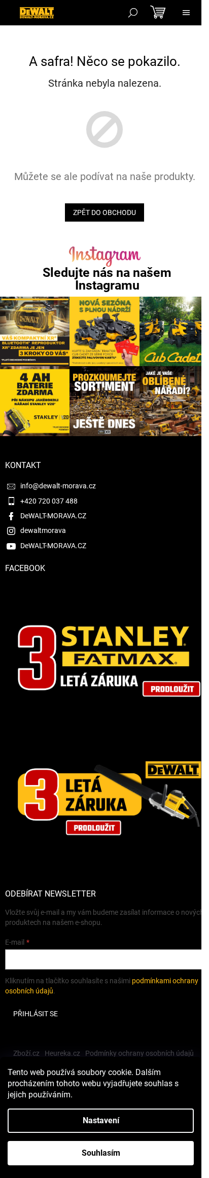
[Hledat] (133, 13)
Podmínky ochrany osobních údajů (139, 1053)
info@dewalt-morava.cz (58, 486)
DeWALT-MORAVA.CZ (53, 516)
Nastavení (101, 1120)
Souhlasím (101, 1153)
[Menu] (186, 13)
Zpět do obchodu (104, 212)
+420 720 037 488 (49, 501)
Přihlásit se (35, 1014)
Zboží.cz (26, 1053)
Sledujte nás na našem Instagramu (107, 279)
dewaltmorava (43, 530)
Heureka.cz (62, 1053)
